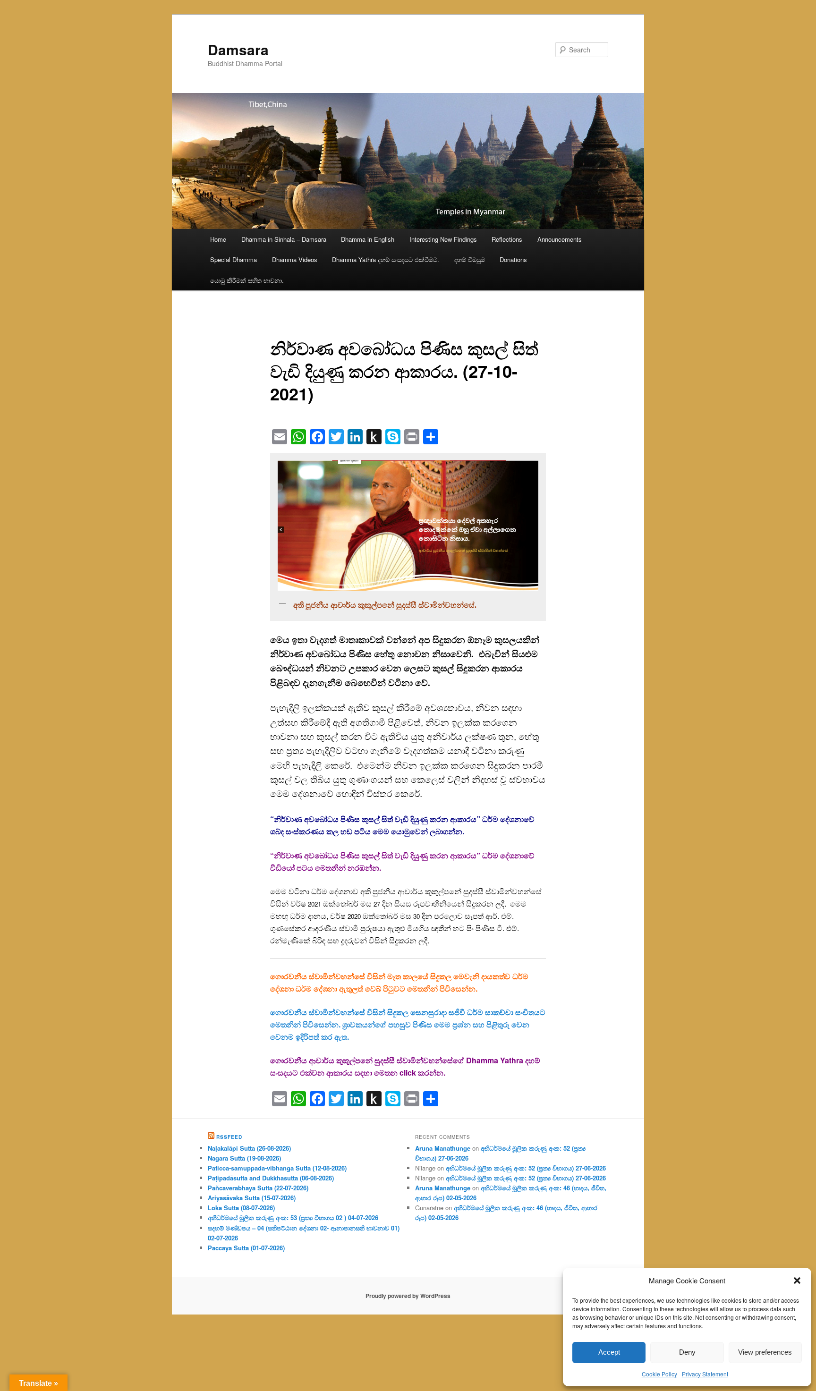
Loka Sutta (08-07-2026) (241, 1207)
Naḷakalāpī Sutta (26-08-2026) (249, 1148)
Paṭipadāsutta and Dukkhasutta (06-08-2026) (271, 1177)
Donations (513, 259)
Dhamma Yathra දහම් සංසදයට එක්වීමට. (385, 259)
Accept (609, 1352)
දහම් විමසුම (469, 259)
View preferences (765, 1352)
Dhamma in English (367, 239)
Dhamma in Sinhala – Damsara (283, 239)
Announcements (559, 239)
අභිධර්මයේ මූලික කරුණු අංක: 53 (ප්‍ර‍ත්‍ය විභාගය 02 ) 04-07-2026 (293, 1217)
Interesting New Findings (443, 239)
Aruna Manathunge (442, 1148)
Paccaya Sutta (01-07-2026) (246, 1247)
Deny (687, 1352)
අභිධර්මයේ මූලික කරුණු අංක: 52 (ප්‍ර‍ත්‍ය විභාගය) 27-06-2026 (526, 1167)
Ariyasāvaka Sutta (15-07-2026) (252, 1197)
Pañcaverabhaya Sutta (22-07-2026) (258, 1187)
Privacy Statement (705, 1374)
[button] (797, 1280)
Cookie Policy (659, 1374)
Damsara (238, 49)
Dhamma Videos (294, 259)
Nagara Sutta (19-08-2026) (244, 1158)
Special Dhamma (233, 259)
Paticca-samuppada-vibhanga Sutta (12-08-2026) (277, 1167)
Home (218, 239)
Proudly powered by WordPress (408, 1295)
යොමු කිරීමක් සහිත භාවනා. (247, 280)
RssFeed (229, 1137)
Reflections (507, 239)
